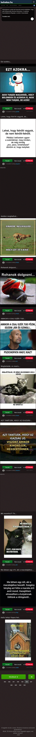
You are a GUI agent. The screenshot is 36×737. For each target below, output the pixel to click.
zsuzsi (17, 415)
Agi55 (17, 667)
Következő (13, 677)
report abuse (29, 111)
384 (20, 685)
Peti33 (17, 262)
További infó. (6, 16)
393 (5, 682)
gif (7, 5)
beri (17, 361)
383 (25, 685)
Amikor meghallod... (9, 216)
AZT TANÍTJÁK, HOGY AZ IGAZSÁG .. (16, 420)
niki (17, 565)
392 (9, 682)
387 (31, 682)
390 (18, 682)
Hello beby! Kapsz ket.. (10, 617)
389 (22, 682)
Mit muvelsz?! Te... (9, 513)
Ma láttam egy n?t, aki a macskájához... (17, 570)
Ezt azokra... (6, 62)
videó (19, 5)
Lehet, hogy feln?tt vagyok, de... (14, 117)
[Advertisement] (18, 41)
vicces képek (13, 5)
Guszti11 (18, 164)
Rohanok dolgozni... (9, 267)
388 (27, 682)
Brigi (17, 612)
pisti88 (17, 111)
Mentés (30, 108)
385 (16, 685)
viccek (3, 5)
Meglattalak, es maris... (10, 366)
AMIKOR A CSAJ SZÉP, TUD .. (13, 319)
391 (14, 682)
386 (11, 685)
